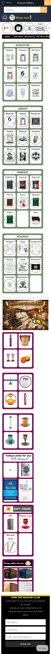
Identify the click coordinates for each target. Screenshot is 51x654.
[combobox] (25, 10)
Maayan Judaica (25, 2)
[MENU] (1, 2)
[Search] (43, 10)
